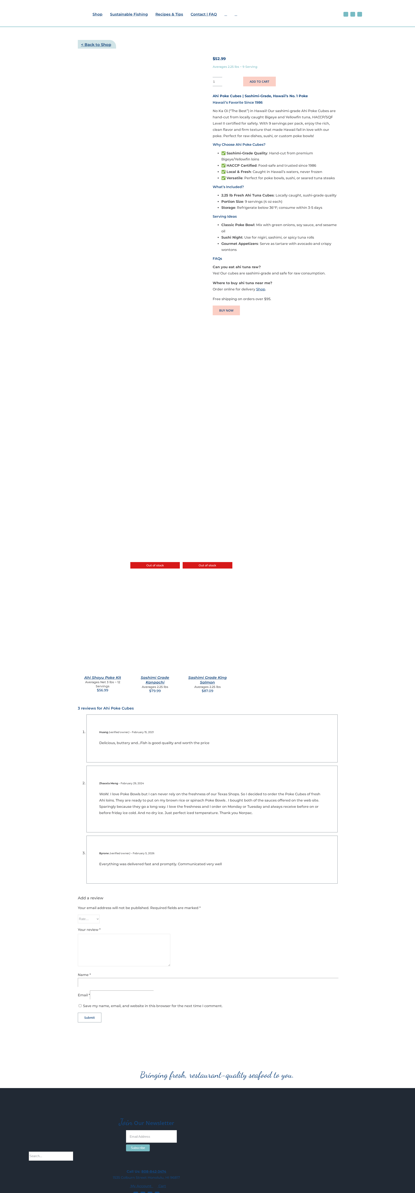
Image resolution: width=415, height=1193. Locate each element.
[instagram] (352, 14)
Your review (89, 930)
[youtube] (359, 14)
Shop (260, 289)
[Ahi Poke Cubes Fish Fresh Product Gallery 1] (140, 283)
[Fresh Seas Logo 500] (44, 4)
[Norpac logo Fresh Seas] (394, 12)
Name (84, 975)
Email (84, 995)
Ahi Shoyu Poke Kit (102, 677)
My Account (141, 1186)
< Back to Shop (96, 44)
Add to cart (259, 81)
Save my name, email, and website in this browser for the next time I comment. (153, 1006)
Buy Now (226, 310)
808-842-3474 (153, 1171)
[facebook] (345, 14)
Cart (162, 1186)
